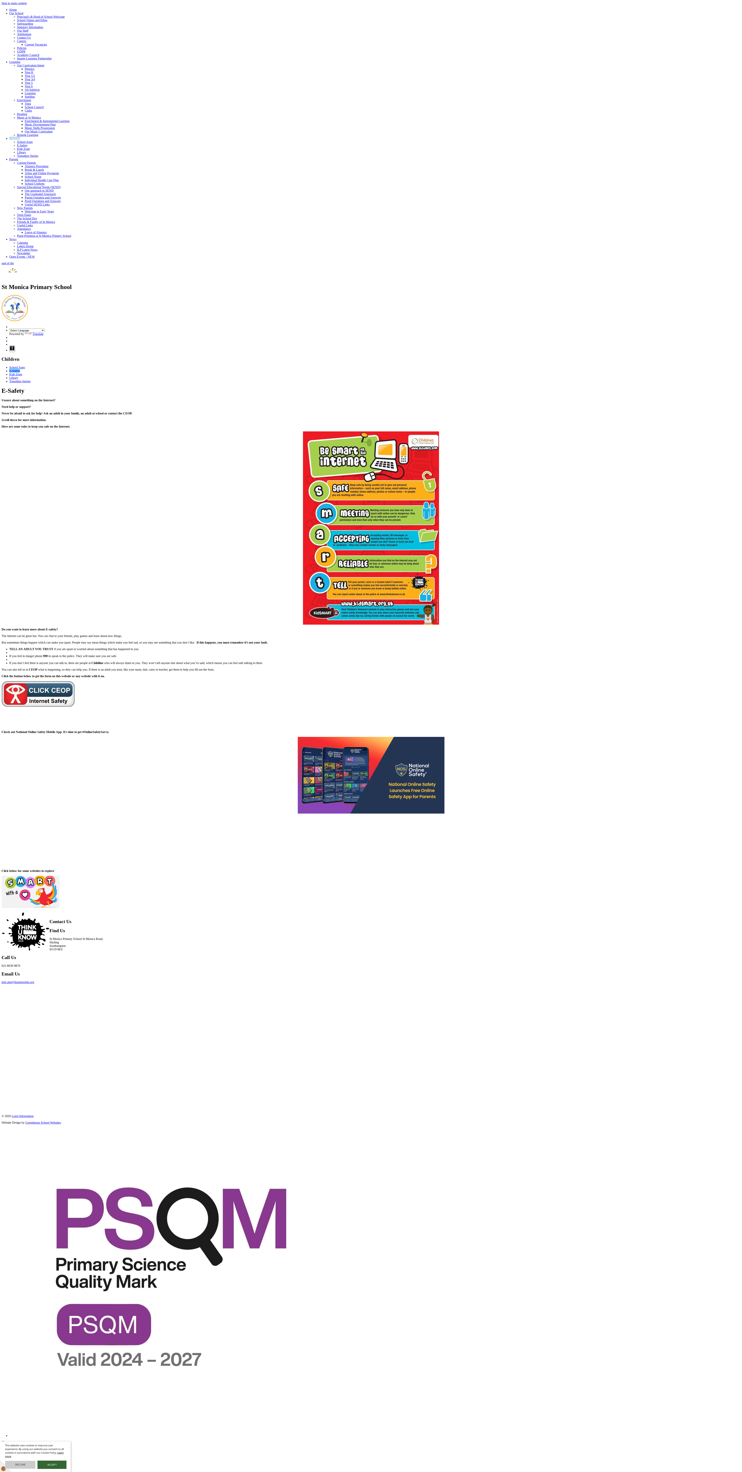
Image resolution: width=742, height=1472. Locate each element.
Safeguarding (25, 23)
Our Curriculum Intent (30, 65)
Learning (14, 62)
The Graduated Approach (40, 194)
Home (13, 9)
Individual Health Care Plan (42, 180)
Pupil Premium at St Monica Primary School (44, 235)
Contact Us (24, 37)
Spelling (30, 96)
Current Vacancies (36, 44)
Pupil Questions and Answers (43, 201)
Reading (22, 114)
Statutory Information (30, 27)
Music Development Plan (40, 124)
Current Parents (26, 162)
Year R (29, 72)
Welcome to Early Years (39, 211)
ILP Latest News (27, 249)
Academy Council (28, 55)
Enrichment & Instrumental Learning (47, 121)
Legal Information (23, 1116)
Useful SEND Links (37, 204)
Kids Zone (23, 149)
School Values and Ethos (32, 20)
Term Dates (24, 215)
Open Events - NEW (22, 256)
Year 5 (29, 82)
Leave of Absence (36, 232)
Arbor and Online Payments (42, 173)
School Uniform (34, 183)
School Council (34, 107)
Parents (13, 159)
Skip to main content (14, 3)
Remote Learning (27, 135)
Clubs (28, 110)
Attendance (24, 228)
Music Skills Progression (40, 128)
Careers (21, 41)
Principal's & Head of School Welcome (41, 16)
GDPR (21, 51)
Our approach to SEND (39, 190)
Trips (28, 103)
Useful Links (25, 225)
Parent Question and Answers (43, 197)
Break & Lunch (34, 169)
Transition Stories (27, 155)
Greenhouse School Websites (43, 1122)
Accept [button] (52, 1464)
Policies (21, 48)
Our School (16, 13)
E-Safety (22, 145)
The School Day (27, 218)
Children (14, 138)
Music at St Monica (29, 117)
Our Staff (22, 30)
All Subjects (32, 89)
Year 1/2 (30, 75)
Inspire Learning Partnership (34, 58)
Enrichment (24, 100)
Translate (37, 334)
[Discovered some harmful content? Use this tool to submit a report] (12, 348)
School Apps (25, 142)
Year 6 (29, 86)
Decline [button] (20, 1464)
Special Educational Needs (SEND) (39, 187)
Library (21, 152)
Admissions (24, 34)
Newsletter (23, 253)
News (12, 239)
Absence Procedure (37, 166)
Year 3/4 (30, 79)
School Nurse (33, 176)
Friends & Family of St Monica (36, 222)
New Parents (25, 208)
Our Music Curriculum (39, 131)
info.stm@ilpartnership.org (18, 982)
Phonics (29, 69)
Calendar (22, 242)
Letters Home (25, 246)
